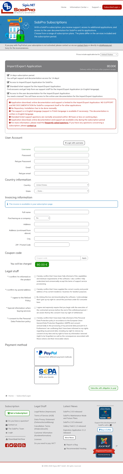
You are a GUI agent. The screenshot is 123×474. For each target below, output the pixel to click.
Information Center (78, 7)
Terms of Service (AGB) (44, 415)
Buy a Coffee (106, 430)
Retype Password (23, 161)
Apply (84, 258)
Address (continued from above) (20, 231)
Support (95, 7)
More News (69, 437)
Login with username (74, 143)
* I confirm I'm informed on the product (19, 278)
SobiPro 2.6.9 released (72, 411)
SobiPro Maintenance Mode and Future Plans (74, 416)
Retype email (25, 173)
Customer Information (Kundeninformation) (43, 434)
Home (63, 7)
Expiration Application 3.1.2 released (74, 431)
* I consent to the (19, 320)
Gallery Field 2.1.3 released (74, 426)
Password (26, 155)
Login (10, 432)
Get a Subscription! (18, 413)
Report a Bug (72, 444)
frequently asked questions (56, 122)
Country (27, 185)
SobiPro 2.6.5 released (72, 422)
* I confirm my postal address (18, 290)
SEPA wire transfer (46, 377)
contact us (31, 125)
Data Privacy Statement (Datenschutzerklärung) (44, 420)
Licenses (38, 439)
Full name (26, 212)
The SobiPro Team (16, 429)
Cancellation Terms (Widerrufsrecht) (42, 427)
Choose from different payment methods (55, 357)
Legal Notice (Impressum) (45, 411)
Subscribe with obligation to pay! (103, 388)
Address (27, 224)
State (28, 191)
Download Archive (16, 439)
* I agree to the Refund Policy (21, 299)
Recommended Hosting (76, 448)
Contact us (12, 425)
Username (26, 149)
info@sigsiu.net (105, 45)
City (29, 239)
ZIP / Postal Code (23, 245)
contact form (82, 45)
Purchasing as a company (19, 218)
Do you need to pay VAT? (45, 443)
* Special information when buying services (18, 309)
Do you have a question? (18, 421)
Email (28, 167)
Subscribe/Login (111, 7)
